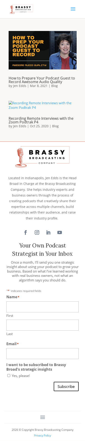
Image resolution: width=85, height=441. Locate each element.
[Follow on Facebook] (25, 232)
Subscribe (66, 386)
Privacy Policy (42, 435)
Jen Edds (19, 86)
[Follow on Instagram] (36, 232)
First (9, 315)
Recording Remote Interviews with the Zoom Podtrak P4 (41, 120)
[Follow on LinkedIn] (48, 232)
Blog (54, 86)
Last (9, 333)
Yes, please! (21, 376)
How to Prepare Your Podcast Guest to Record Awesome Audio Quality (42, 80)
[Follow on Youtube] (59, 232)
